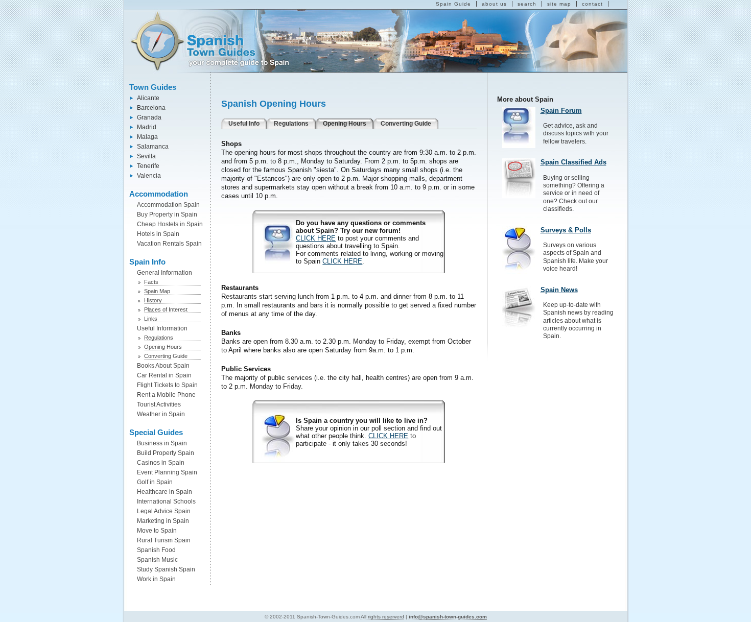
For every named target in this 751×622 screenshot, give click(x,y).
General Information (164, 272)
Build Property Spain (165, 453)
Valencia (149, 175)
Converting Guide (165, 356)
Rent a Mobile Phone (166, 394)
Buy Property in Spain (167, 214)
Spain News (559, 290)
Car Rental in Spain (164, 375)
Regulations (158, 337)
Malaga (147, 136)
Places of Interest (165, 309)
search (527, 4)
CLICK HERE (316, 238)
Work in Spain (156, 579)
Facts (151, 282)
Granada (149, 117)
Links (150, 319)
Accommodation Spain (168, 204)
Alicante (148, 98)
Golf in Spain (155, 482)
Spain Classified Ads (573, 162)
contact (592, 4)
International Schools (166, 501)
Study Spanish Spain (166, 569)
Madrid (146, 127)
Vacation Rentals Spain (169, 243)
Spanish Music (157, 559)
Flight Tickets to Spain (167, 385)
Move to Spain (157, 530)
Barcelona (151, 107)
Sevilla (146, 156)
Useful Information (162, 328)
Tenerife (148, 166)
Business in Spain (162, 443)
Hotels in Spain (158, 233)
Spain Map (157, 291)
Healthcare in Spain (164, 491)
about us (494, 4)
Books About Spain (163, 365)
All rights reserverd (382, 616)
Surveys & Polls (566, 230)
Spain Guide (453, 4)
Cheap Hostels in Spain (170, 224)
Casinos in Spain (160, 462)
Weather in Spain (161, 414)
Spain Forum (561, 110)
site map (559, 4)
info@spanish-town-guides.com (448, 616)
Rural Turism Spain (164, 540)
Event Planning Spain (167, 472)
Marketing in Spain (163, 520)
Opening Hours (163, 347)
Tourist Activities (159, 404)
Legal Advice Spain (164, 511)
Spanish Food (156, 550)
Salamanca (153, 146)
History (153, 300)
